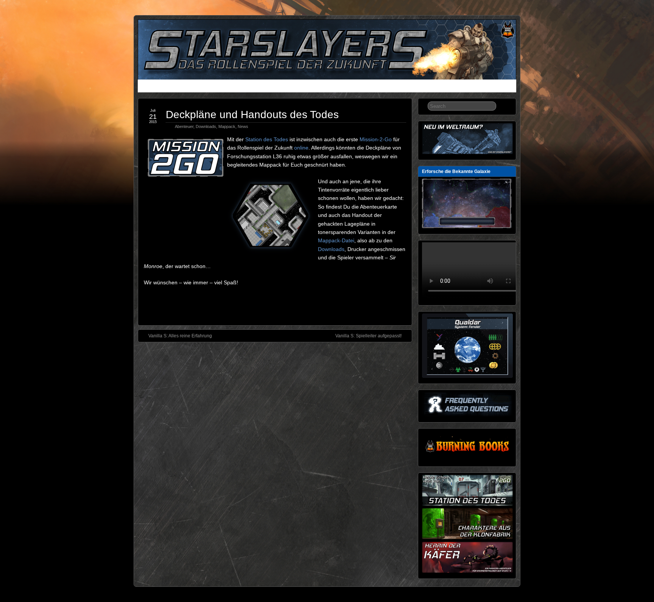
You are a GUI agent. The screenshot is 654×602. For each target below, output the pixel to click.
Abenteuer (184, 126)
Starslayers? (177, 87)
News (147, 87)
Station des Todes (266, 139)
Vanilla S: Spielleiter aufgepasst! (368, 335)
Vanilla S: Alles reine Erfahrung (180, 335)
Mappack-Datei (336, 240)
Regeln (240, 87)
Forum (369, 87)
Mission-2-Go (376, 139)
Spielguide (211, 87)
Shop (391, 87)
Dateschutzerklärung (429, 87)
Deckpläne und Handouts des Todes (252, 114)
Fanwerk (343, 87)
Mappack (226, 126)
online (301, 148)
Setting (264, 87)
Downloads (312, 87)
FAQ (285, 87)
